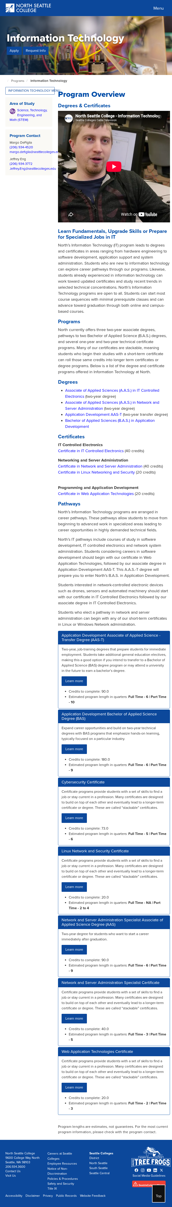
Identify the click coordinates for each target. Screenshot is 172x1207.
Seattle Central (99, 1173)
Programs (17, 81)
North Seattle (98, 1163)
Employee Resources (62, 1164)
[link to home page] (28, 8)
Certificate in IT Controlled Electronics (91, 450)
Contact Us (13, 1171)
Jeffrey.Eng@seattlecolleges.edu (33, 169)
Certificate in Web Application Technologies (96, 493)
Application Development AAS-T (94, 414)
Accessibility (13, 1196)
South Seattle (98, 1168)
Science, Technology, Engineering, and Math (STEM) (28, 115)
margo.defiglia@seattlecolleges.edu (35, 152)
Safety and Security (60, 1184)
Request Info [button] (36, 50)
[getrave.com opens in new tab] (149, 1185)
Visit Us (10, 1176)
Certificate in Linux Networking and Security (96, 472)
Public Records (66, 1196)
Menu (158, 8)
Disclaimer (33, 1196)
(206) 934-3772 (21, 164)
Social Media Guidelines (149, 1176)
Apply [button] (14, 50)
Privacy (48, 1196)
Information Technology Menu (31, 91)
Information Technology (48, 81)
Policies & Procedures (62, 1179)
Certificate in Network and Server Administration (101, 466)
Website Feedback (92, 1196)
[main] (86, 578)
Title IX (52, 1188)
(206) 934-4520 (21, 147)
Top (158, 1196)
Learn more (74, 681)
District (94, 1158)
